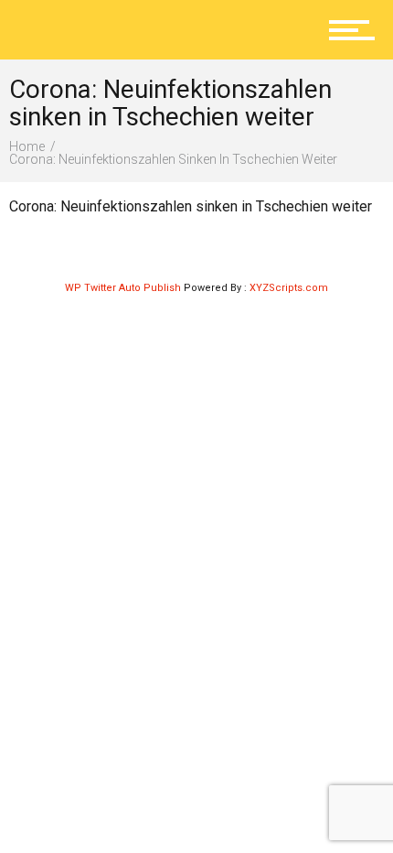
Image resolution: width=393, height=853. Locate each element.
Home (27, 146)
